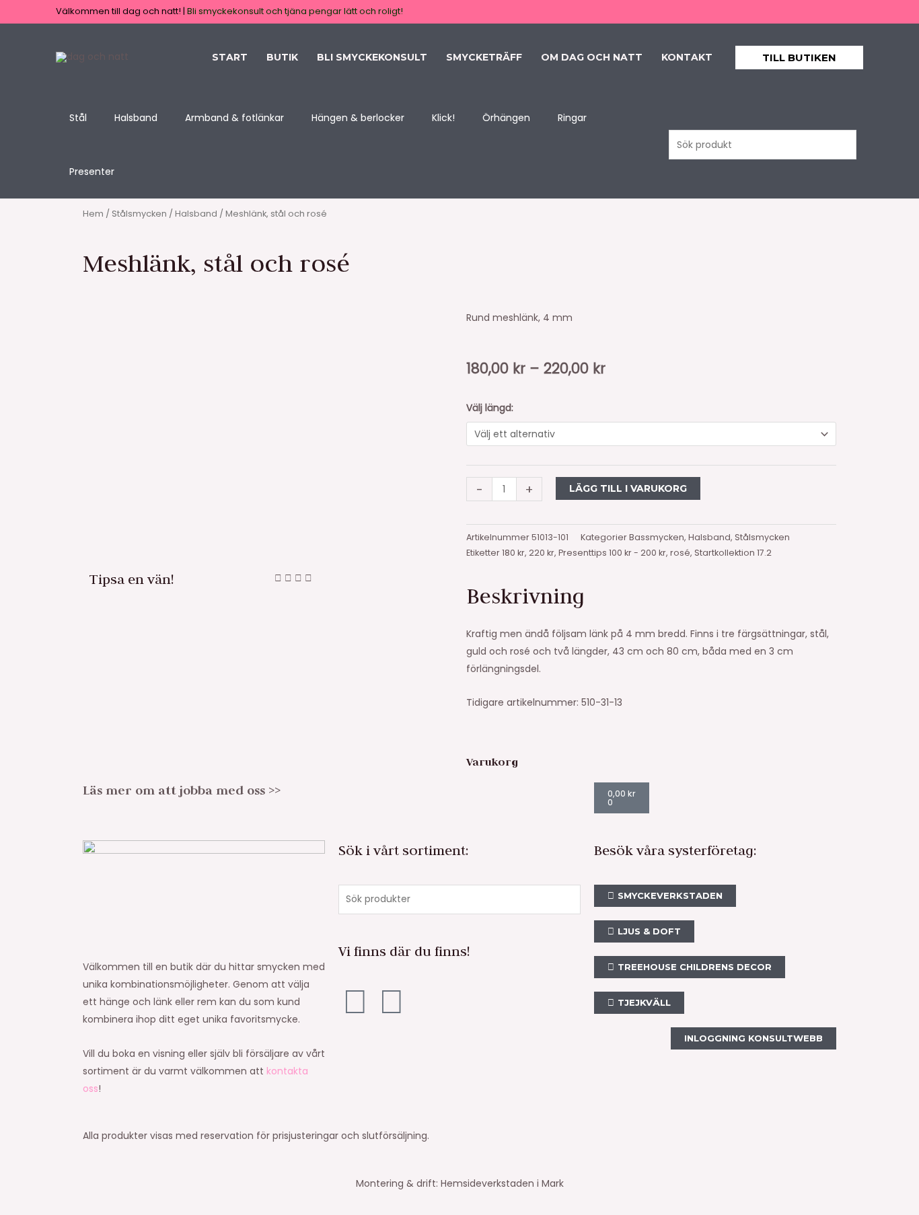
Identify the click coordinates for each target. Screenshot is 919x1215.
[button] (799, 57)
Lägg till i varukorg (628, 488)
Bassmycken (656, 537)
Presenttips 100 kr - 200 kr (612, 552)
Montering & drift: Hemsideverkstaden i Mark (460, 1183)
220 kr (541, 552)
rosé (680, 552)
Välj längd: (489, 407)
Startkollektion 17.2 (733, 552)
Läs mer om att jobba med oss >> (182, 790)
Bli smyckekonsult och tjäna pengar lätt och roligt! (295, 11)
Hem (93, 213)
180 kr (513, 552)
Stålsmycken (139, 213)
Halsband (196, 213)
